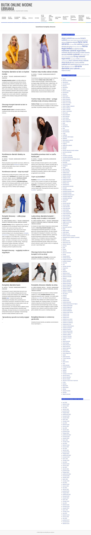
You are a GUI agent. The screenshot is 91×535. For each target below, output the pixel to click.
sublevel (65, 295)
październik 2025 (67, 414)
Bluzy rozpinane (66, 119)
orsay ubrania (73, 58)
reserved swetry (83, 58)
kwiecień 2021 (66, 504)
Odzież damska (66, 240)
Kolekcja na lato (66, 177)
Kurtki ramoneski (67, 217)
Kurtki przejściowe (67, 213)
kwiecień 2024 (66, 445)
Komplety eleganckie (67, 196)
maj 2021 (65, 503)
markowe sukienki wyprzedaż (74, 50)
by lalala (81, 40)
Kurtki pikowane (66, 211)
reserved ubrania (65, 60)
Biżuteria (65, 94)
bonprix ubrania (77, 40)
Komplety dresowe (67, 193)
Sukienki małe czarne (68, 312)
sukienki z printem (67, 338)
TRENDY (64, 370)
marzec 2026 (66, 406)
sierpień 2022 (66, 477)
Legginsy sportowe (67, 222)
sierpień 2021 (66, 498)
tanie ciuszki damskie (83, 64)
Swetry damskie (66, 341)
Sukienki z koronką (67, 336)
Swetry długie (66, 343)
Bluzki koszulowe (67, 101)
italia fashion (69, 46)
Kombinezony (66, 184)
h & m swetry (71, 44)
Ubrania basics (66, 375)
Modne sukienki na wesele (69, 235)
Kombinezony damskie (68, 186)
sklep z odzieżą (75, 62)
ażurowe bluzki (66, 84)
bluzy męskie (66, 118)
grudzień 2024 (66, 431)
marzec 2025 (66, 426)
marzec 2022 (66, 486)
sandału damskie (67, 266)
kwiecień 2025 (66, 424)
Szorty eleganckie (67, 353)
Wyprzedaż (65, 385)
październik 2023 (67, 455)
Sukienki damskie (67, 302)
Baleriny (65, 85)
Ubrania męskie (66, 378)
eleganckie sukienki (67, 145)
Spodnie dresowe (67, 283)
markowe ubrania (67, 52)
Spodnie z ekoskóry (67, 290)
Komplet (65, 188)
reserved (65, 263)
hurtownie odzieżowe (68, 157)
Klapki (64, 167)
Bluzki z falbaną (66, 108)
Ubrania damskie (67, 377)
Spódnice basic (66, 273)
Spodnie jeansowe (67, 286)
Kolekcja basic (66, 172)
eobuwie (65, 147)
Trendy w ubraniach (67, 373)
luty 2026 (65, 407)
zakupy (64, 389)
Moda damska (66, 230)
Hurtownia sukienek (67, 155)
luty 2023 (65, 467)
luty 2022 (65, 487)
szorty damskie (66, 351)
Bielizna (64, 89)
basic (7, 234)
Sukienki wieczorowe (67, 331)
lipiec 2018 (65, 510)
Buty (64, 128)
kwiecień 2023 (66, 463)
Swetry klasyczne (67, 344)
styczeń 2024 (66, 450)
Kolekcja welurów (67, 179)
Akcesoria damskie (67, 80)
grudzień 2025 (66, 411)
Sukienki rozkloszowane (68, 326)
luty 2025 (65, 428)
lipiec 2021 (65, 499)
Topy (64, 363)
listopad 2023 (66, 453)
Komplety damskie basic (11, 285)
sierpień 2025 (66, 417)
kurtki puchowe (66, 215)
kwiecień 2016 (66, 523)
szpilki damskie (66, 356)
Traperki (65, 368)
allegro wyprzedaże (76, 38)
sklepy (64, 269)
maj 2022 (65, 482)
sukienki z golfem (67, 334)
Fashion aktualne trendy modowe (70, 150)
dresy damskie (8, 220)
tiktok (64, 360)
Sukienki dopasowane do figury (70, 303)
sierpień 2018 (66, 508)
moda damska (76, 52)
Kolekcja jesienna (67, 174)
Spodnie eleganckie (67, 285)
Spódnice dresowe (67, 276)
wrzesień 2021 (66, 496)
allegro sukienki (67, 38)
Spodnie (65, 278)
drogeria (65, 143)
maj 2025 (65, 423)
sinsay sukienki (83, 60)
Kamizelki (65, 162)
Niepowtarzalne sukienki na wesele (71, 237)
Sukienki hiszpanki (67, 309)
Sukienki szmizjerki (67, 327)
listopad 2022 (66, 472)
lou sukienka (75, 48)
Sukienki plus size (67, 324)
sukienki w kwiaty (67, 329)
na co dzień (39, 298)
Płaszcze (65, 251)
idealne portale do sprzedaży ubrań (71, 159)
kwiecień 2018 (66, 515)
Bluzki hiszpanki (66, 99)
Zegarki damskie (66, 394)
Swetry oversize (66, 346)
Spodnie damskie (67, 281)
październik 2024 (67, 435)
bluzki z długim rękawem (69, 106)
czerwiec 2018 (66, 511)
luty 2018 (65, 518)
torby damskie (66, 365)
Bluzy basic (65, 113)
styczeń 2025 (66, 429)
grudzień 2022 (66, 470)
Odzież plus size (66, 242)
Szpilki (64, 355)
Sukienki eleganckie (67, 307)
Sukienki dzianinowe (67, 305)
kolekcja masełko (67, 176)
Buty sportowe (66, 131)
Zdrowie (64, 392)
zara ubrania (82, 68)
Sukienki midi (66, 315)
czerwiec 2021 (66, 501)
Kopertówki (65, 200)
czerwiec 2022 (66, 481)
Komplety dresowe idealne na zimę (44, 285)
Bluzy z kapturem (67, 121)
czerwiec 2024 (66, 441)
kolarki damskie (66, 171)
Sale (64, 264)
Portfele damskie (67, 257)
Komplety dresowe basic (68, 194)
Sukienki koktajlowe (67, 310)
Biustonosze (65, 92)
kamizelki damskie (67, 164)
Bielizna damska (66, 90)
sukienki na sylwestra (68, 322)
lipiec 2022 (65, 479)
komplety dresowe (48, 222)
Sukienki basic (66, 298)
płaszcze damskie (67, 252)
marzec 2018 (66, 516)
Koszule (64, 201)
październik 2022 (67, 474)
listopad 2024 (66, 433)
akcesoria (46, 159)
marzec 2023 (66, 465)
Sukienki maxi (66, 314)
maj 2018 (65, 513)
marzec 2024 (66, 446)
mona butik (67, 56)
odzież (71, 56)
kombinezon (17, 164)
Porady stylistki (66, 256)
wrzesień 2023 (66, 457)
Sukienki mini (66, 317)
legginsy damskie (67, 220)
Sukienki (65, 297)
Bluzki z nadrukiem (67, 111)
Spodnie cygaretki (67, 280)
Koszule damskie (67, 203)
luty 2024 (65, 448)
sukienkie (81, 62)
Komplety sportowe (67, 198)
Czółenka (65, 135)
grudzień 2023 (66, 452)
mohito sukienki (73, 54)
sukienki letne (74, 64)
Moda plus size (66, 234)
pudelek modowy (67, 261)
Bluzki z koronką (66, 109)
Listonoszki (65, 225)
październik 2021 (67, 494)
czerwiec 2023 (66, 460)
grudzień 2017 (66, 520)
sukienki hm (66, 64)
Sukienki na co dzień (67, 319)
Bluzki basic (65, 96)
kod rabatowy (66, 169)
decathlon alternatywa (68, 136)
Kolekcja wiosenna (67, 181)
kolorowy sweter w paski (77, 46)
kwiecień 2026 (66, 404)
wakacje (64, 384)
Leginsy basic (66, 223)
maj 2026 (65, 402)
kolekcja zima (66, 182)
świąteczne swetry (66, 70)
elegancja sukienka (71, 42)
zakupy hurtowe (66, 390)
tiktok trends (66, 361)
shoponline (65, 268)
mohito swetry (83, 54)
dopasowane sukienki (68, 140)
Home (64, 154)
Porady (64, 254)
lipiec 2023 (65, 458)
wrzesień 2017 (66, 521)
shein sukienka (73, 60)
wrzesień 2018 (66, 506)
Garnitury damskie (67, 152)
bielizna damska (41, 179)
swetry (64, 339)
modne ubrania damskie (20, 222)
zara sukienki (75, 68)
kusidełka (33, 190)
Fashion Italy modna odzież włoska (44, 72)
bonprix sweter (70, 40)
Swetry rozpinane (67, 348)
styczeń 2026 (66, 409)
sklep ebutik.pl (66, 62)
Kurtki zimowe (66, 218)
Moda (5, 76)
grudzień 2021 (66, 491)
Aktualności (65, 82)
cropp (64, 133)
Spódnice (65, 271)
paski (64, 247)
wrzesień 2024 (66, 436)
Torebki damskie (66, 367)
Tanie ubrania (65, 66)
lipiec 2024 (65, 440)
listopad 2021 (66, 492)
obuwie (64, 239)
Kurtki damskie (66, 206)
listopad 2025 (66, 412)
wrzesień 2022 (66, 475)
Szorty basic (65, 350)
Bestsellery (65, 87)
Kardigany (65, 165)
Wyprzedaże (65, 387)
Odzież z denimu (67, 244)
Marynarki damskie (67, 227)
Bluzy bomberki (66, 114)
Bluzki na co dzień (67, 102)
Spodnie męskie (66, 288)
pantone (65, 246)
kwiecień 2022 (66, 484)
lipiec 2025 (65, 419)
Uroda (64, 382)
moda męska (66, 232)
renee (77, 59)
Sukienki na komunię (68, 321)
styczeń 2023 (66, 469)
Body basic (65, 125)
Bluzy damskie (66, 116)
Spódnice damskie (67, 275)
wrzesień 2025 (66, 416)
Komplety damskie (67, 189)
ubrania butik (71, 66)
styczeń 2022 (66, 489)
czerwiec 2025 (66, 421)
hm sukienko (78, 44)
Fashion (64, 148)
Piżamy (64, 249)
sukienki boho (66, 300)
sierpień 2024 (66, 438)
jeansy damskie (66, 160)
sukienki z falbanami (67, 332)
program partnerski (67, 259)
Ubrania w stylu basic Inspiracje (70, 380)
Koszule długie (66, 205)
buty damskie (66, 130)
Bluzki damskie (66, 97)
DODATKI (65, 138)
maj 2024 (65, 443)
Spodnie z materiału (67, 292)
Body (64, 123)
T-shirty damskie (67, 358)
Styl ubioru (65, 293)
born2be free (66, 126)
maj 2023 (65, 462)
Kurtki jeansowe (66, 208)
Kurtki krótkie (66, 210)
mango (81, 48)
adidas (64, 79)
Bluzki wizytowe (66, 104)
